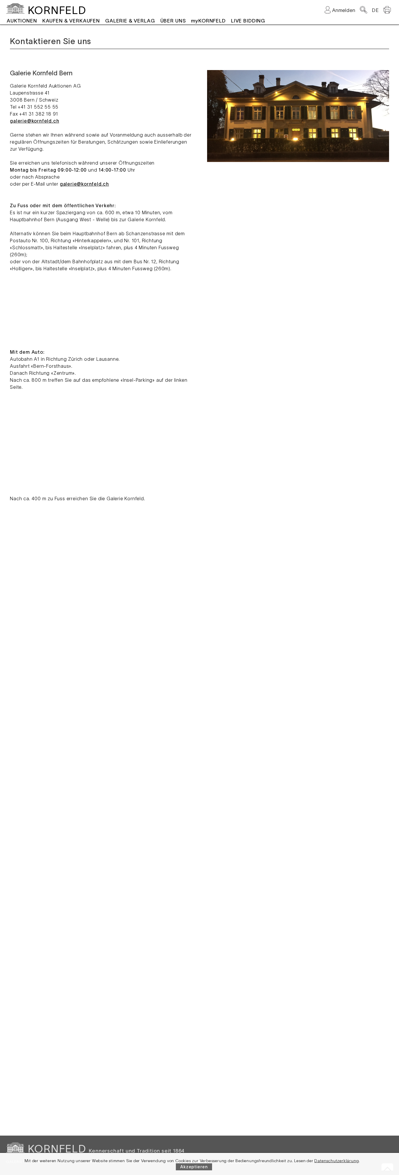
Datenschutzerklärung (336, 1160)
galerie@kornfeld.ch (34, 120)
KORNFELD (57, 10)
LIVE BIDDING (248, 20)
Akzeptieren (194, 1166)
